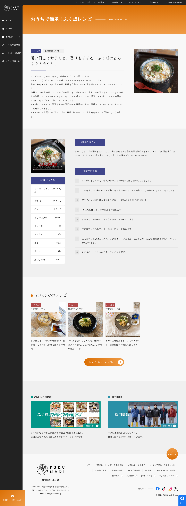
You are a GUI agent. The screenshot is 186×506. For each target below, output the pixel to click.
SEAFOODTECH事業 (166, 470)
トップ (87, 465)
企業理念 (99, 465)
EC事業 (148, 470)
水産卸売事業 (117, 470)
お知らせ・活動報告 (136, 465)
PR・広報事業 (134, 470)
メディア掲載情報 (115, 465)
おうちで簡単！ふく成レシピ (162, 465)
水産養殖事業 (100, 470)
